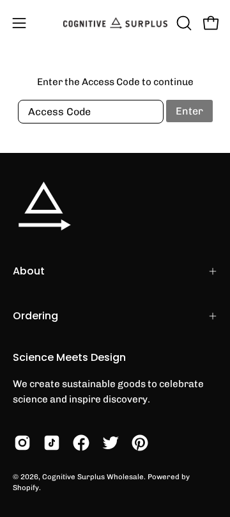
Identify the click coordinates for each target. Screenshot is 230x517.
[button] (183, 23)
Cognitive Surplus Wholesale (93, 476)
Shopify (26, 487)
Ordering (35, 315)
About (29, 271)
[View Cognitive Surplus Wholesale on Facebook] (81, 442)
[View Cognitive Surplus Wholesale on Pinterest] (140, 442)
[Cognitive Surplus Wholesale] (115, 23)
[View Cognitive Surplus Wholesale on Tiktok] (51, 442)
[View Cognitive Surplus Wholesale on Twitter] (110, 442)
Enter (189, 111)
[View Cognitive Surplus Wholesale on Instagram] (22, 442)
